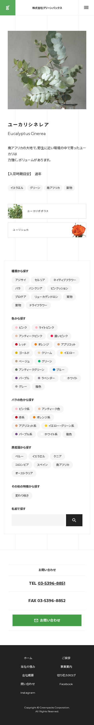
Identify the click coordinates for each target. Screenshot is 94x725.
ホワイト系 (51, 434)
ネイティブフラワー (64, 280)
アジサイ (20, 280)
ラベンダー (48, 378)
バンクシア (35, 288)
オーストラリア (24, 473)
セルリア (39, 280)
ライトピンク (46, 327)
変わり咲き (22, 495)
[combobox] (38, 520)
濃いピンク (61, 336)
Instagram (27, 692)
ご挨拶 (66, 658)
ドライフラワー (38, 305)
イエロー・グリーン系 (61, 426)
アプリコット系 (27, 426)
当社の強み (28, 666)
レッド (22, 344)
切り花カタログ (66, 675)
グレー (23, 386)
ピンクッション (59, 288)
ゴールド (24, 353)
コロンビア (22, 465)
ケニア (57, 456)
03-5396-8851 (51, 583)
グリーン (35, 188)
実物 (69, 297)
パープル (24, 378)
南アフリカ (53, 188)
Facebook (66, 684)
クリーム (46, 353)
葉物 (69, 188)
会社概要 (28, 675)
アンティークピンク (30, 336)
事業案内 (66, 666)
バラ (17, 288)
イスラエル (16, 188)
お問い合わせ (50, 620)
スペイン (42, 465)
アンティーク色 (51, 409)
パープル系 (25, 434)
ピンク (23, 327)
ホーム (28, 658)
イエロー (69, 353)
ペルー (19, 456)
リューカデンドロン (46, 297)
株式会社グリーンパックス (7, 7)
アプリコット (68, 344)
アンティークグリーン (31, 370)
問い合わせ (28, 684)
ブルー (60, 370)
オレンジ (43, 344)
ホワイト (72, 378)
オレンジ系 (43, 417)
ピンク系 (24, 409)
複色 (38, 386)
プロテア (20, 297)
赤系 (22, 417)
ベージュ (24, 361)
